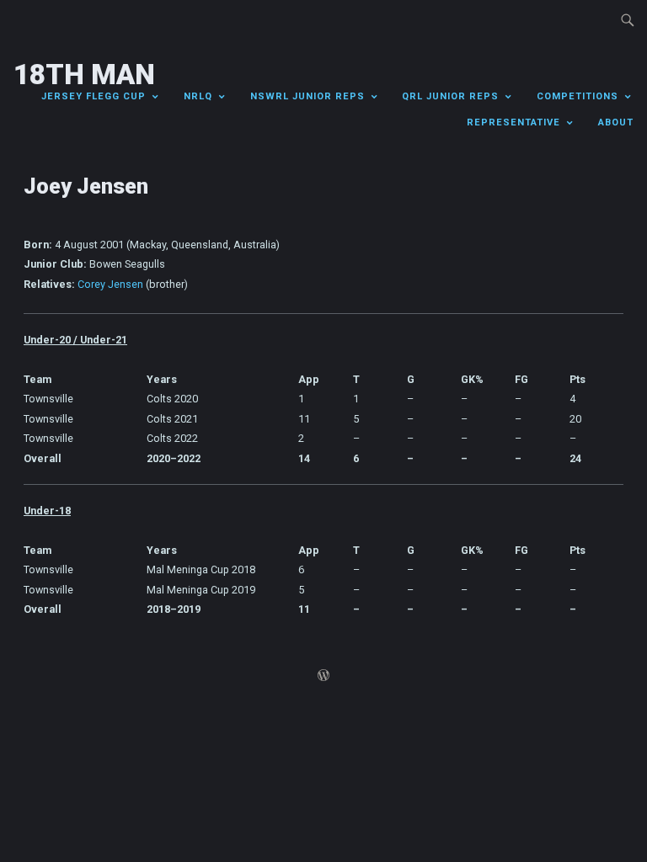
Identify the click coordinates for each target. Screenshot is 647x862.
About (616, 122)
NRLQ (198, 96)
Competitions (577, 96)
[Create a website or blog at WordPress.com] (323, 677)
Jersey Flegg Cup (93, 96)
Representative (513, 122)
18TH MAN (84, 74)
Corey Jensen (110, 284)
